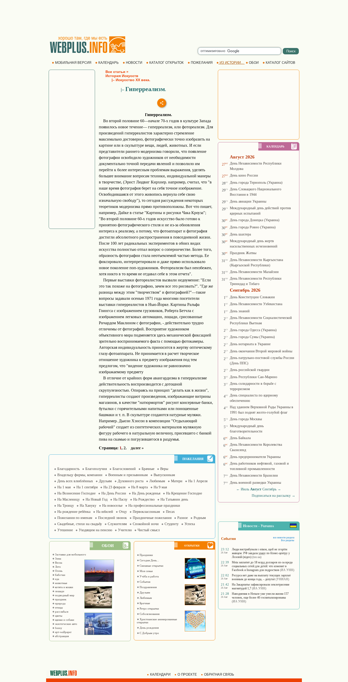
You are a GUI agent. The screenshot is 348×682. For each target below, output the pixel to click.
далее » (137, 448)
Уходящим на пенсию (95, 530)
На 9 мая (160, 487)
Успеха (189, 524)
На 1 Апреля (197, 481)
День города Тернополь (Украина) (256, 182)
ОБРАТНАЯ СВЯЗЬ (219, 674)
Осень (58, 570)
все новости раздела (283, 537)
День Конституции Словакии (252, 297)
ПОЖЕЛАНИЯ (201, 63)
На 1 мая (64, 487)
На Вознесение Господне (76, 493)
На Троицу (65, 505)
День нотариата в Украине (250, 344)
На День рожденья (146, 493)
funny (58, 627)
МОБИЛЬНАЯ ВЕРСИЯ (73, 63)
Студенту (172, 524)
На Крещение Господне (184, 493)
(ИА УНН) (287, 570)
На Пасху (120, 499)
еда (56, 578)
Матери (176, 481)
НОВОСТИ (134, 63)
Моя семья (146, 571)
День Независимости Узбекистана (256, 304)
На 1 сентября (87, 487)
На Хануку (88, 505)
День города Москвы (246, 419)
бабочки (59, 574)
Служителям (117, 524)
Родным (200, 518)
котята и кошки (63, 587)
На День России (113, 493)
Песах (170, 512)
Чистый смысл (149, 530)
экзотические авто (65, 623)
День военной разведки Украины (255, 483)
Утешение (65, 530)
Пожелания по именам (74, 518)
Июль (245, 489)
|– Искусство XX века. (127, 80)
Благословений (124, 469)
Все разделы (287, 540)
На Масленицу (68, 499)
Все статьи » (116, 72)
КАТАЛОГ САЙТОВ (280, 63)
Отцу (123, 512)
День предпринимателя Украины (255, 457)
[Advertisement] (174, 18)
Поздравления (148, 587)
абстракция (61, 636)
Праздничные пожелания (152, 518)
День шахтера (240, 234)
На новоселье (112, 505)
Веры (164, 469)
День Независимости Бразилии (254, 475)
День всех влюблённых (75, 481)
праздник (60, 599)
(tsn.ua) (256, 557)
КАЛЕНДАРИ (160, 674)
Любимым (157, 481)
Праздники (146, 554)
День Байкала (240, 438)
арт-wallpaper (63, 632)
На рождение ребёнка (73, 512)
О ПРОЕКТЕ (187, 674)
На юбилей (104, 512)
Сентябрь (269, 489)
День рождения (149, 627)
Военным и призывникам (128, 475)
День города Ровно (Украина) (253, 227)
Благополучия (96, 469)
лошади (59, 591)
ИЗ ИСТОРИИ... (232, 63)
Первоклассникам (146, 512)
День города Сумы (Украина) (252, 337)
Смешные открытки (151, 565)
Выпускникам (164, 475)
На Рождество (144, 499)
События (144, 581)
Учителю (125, 530)
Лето (57, 566)
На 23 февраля (114, 487)
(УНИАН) (282, 579)
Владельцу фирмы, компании (79, 475)
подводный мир (64, 595)
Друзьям (105, 481)
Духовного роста (130, 481)
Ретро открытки (149, 608)
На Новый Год (97, 499)
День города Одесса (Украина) (253, 330)
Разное (182, 518)
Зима (57, 558)
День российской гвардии (250, 370)
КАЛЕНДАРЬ (108, 63)
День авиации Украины (248, 201)
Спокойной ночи (146, 524)
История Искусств (121, 76)
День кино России (244, 175)
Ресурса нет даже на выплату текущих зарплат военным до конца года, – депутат (261, 577)
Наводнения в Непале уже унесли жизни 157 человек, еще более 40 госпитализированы (260, 595)
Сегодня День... (149, 560)
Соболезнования (149, 613)
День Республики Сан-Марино (253, 377)
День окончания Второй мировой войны (261, 351)
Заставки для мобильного (70, 554)
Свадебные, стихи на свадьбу (79, 524)
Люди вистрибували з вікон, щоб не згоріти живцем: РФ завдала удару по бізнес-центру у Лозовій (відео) (261, 553)
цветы (58, 615)
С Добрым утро (149, 633)
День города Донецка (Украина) (254, 220)
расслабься (61, 611)
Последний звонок (112, 518)
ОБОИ (254, 63)
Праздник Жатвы (243, 253)
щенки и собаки (64, 619)
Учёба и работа (149, 576)
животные (60, 583)
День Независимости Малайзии (254, 272)
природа (59, 603)
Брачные (148, 469)
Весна (58, 562)
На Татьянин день (174, 499)
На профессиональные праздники (154, 505)
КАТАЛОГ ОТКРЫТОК (166, 63)
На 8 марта (139, 487)
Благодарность (68, 469)
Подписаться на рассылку (273, 496)
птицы (58, 607)
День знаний (240, 311)
